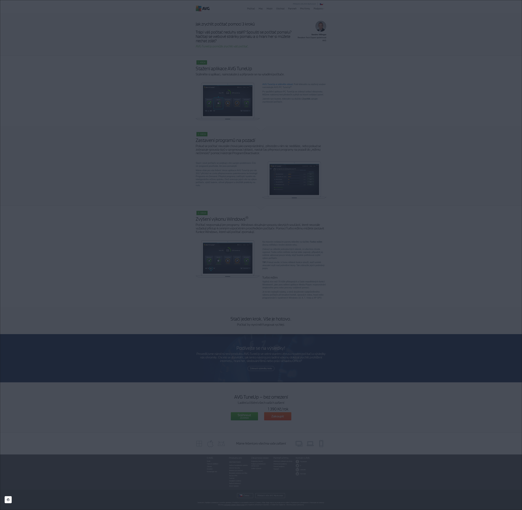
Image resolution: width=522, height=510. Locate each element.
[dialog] (261, 255)
